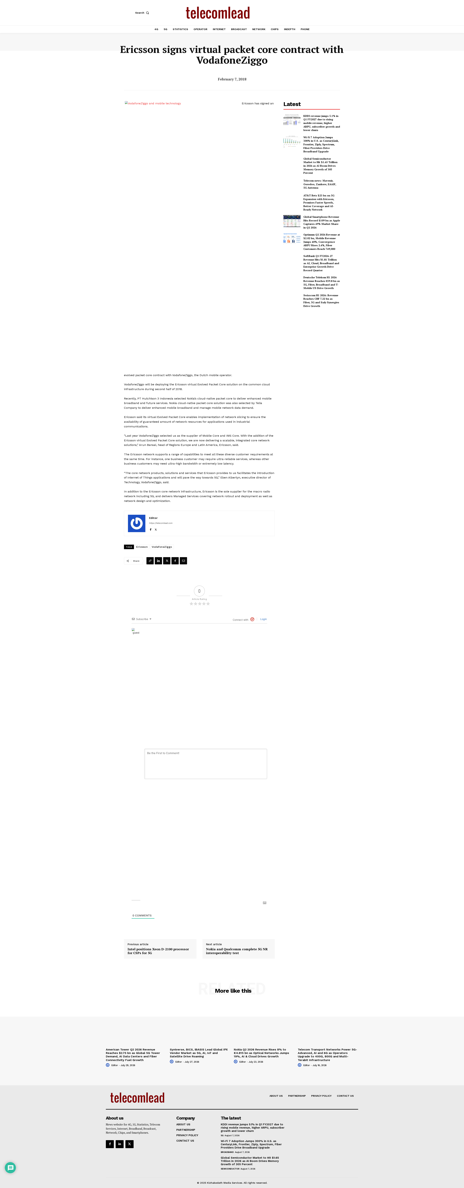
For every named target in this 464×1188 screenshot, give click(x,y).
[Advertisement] (312, 336)
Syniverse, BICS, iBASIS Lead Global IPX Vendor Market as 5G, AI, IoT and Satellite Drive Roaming (199, 1053)
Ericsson (142, 546)
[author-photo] (108, 1065)
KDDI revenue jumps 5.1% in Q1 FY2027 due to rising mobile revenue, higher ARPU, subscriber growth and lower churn (321, 123)
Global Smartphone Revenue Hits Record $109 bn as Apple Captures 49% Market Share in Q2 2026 (321, 222)
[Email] (183, 560)
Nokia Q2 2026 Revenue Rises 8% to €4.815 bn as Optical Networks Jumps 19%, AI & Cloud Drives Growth (261, 1053)
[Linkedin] (158, 560)
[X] (155, 528)
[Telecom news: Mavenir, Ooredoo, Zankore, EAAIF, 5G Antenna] (291, 184)
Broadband (227, 1152)
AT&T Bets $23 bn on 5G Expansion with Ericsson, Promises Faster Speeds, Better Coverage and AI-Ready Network (318, 202)
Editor (153, 518)
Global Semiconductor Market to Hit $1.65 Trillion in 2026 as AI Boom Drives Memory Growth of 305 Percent (320, 165)
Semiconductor (230, 1169)
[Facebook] (150, 528)
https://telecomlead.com (161, 523)
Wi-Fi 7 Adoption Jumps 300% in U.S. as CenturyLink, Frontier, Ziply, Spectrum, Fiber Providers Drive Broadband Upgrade (321, 144)
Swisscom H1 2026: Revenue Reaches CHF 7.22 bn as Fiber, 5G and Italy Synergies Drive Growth (321, 301)
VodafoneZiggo (162, 546)
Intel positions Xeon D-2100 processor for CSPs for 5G (158, 951)
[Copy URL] (150, 560)
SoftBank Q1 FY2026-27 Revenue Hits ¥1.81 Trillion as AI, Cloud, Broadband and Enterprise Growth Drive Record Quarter (321, 263)
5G (222, 1135)
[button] (142, 12)
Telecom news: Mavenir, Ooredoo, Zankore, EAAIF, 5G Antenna (319, 184)
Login (263, 619)
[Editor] (136, 523)
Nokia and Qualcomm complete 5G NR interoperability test (237, 951)
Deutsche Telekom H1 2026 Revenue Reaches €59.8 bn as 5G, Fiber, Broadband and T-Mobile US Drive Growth (321, 283)
